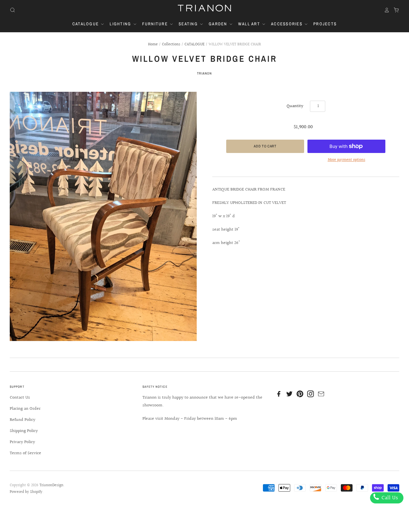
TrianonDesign (51, 485)
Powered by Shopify (26, 492)
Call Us (389, 497)
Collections (171, 44)
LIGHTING (121, 24)
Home (153, 44)
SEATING (189, 24)
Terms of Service (25, 453)
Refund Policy (22, 419)
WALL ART (250, 24)
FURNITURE (155, 24)
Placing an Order (25, 408)
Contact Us (20, 397)
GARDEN (219, 24)
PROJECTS (325, 24)
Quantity (295, 106)
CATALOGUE (86, 24)
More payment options (346, 160)
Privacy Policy (22, 442)
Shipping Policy (24, 431)
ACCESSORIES (287, 24)
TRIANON (204, 73)
